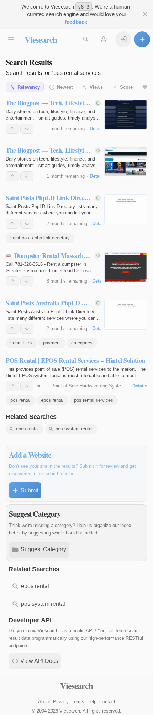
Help (91, 701)
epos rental (52, 400)
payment (52, 342)
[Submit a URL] (142, 39)
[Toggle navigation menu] (11, 39)
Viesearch (41, 39)
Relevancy (28, 87)
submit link (21, 342)
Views (96, 87)
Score (126, 87)
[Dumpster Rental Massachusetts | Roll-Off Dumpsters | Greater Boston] (125, 267)
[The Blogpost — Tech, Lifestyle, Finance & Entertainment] (125, 115)
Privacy (61, 701)
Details (97, 128)
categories (82, 342)
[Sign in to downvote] (26, 129)
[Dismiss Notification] (145, 14)
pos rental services (93, 400)
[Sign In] (123, 39)
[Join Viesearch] (104, 39)
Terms (78, 701)
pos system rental (74, 428)
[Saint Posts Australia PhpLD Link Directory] (125, 315)
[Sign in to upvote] (12, 129)
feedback (76, 22)
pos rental (20, 400)
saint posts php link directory (40, 237)
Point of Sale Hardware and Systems (89, 386)
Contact (107, 701)
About (44, 701)
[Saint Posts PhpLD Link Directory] (125, 209)
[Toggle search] (86, 39)
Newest (65, 87)
